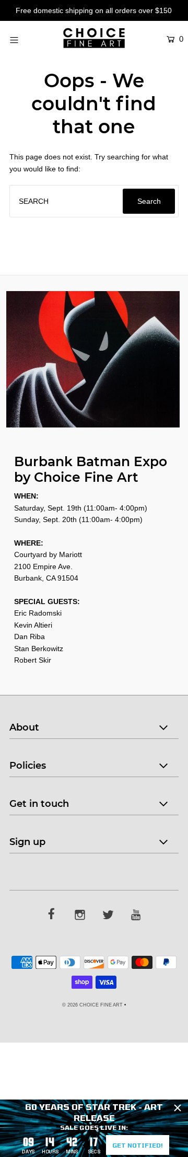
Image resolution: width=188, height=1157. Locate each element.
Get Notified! (137, 1145)
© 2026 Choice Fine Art (92, 1005)
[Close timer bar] (177, 1108)
